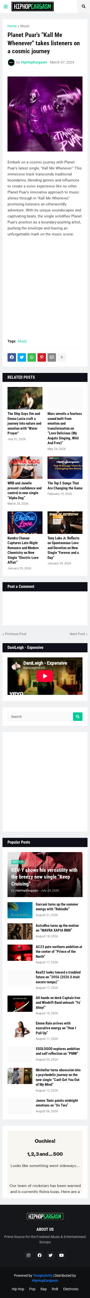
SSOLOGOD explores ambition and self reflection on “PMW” (58, 1051)
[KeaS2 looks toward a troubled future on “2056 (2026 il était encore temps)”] (20, 978)
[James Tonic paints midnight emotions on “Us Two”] (20, 1106)
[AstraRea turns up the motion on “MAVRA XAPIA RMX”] (20, 931)
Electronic (70, 1289)
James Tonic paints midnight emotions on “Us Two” (57, 1103)
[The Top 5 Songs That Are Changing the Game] (65, 467)
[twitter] (50, 1255)
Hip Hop (18, 1289)
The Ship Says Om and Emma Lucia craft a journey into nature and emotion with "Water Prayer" (24, 423)
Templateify (42, 1276)
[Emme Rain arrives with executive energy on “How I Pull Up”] (20, 1029)
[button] (6, 6)
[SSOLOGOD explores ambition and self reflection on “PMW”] (20, 1055)
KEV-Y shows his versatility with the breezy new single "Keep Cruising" (44, 877)
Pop (32, 1289)
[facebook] (39, 1255)
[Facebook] (12, 357)
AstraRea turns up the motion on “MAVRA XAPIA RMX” (57, 928)
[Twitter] (22, 357)
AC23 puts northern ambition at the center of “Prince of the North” (59, 952)
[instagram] (28, 1255)
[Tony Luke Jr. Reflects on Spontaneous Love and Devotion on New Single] (65, 522)
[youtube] (61, 1255)
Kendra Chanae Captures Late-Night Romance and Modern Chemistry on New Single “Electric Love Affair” (23, 550)
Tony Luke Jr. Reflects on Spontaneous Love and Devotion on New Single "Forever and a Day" (64, 548)
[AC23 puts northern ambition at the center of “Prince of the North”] (20, 953)
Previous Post (15, 634)
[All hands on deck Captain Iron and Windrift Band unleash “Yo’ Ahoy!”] (20, 1004)
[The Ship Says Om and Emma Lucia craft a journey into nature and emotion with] (25, 398)
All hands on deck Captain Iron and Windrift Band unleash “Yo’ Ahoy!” (58, 1003)
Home (12, 26)
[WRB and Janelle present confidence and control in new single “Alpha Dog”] (25, 467)
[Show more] (62, 357)
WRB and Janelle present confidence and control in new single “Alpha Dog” (25, 490)
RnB (55, 1289)
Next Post (77, 634)
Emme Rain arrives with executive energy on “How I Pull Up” (56, 1028)
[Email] (52, 357)
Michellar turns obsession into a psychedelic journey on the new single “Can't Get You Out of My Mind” (58, 1077)
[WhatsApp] (32, 357)
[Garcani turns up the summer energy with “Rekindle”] (20, 910)
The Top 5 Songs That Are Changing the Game (65, 485)
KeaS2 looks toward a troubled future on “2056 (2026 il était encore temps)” (58, 977)
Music (25, 26)
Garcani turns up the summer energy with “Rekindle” (57, 907)
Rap (43, 1289)
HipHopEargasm (45, 1281)
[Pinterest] (42, 357)
